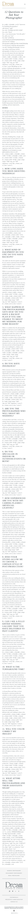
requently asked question (14, 899)
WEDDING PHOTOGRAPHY (14, 870)
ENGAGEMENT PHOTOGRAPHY (14, 873)
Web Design (12, 908)
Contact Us (14, 901)
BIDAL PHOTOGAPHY (14, 875)
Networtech (20, 908)
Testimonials (14, 897)
